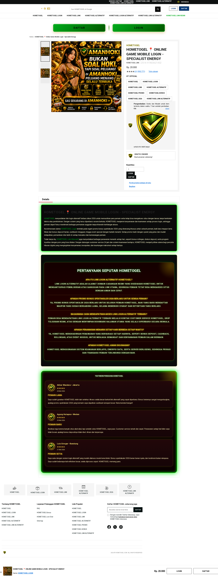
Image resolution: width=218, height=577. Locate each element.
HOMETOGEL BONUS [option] (157, 93)
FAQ (38, 508)
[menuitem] (38, 15)
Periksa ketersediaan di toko (140, 183)
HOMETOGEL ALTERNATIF (162, 1)
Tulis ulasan (153, 71)
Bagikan (132, 186)
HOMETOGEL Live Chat (45, 517)
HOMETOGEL (129, 1)
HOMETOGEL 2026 (106, 492)
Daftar (184, 8)
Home (31, 37)
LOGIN (138, 27)
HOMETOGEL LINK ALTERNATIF (122, 3)
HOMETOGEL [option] (133, 82)
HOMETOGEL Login (68, 229)
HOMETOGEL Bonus (44, 512)
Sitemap (40, 521)
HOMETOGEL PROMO (79, 525)
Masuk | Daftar (115, 1)
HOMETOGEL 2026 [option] (135, 99)
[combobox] (115, 9)
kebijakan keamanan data (128, 517)
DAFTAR (79, 27)
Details (45, 199)
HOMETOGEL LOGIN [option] (150, 82)
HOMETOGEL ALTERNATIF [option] (156, 87)
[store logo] (40, 8)
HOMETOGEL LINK (143, 1)
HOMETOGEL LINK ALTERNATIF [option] (158, 99)
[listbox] (150, 90)
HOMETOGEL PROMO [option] (136, 93)
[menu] (109, 15)
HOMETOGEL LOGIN (38, 492)
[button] (45, 51)
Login (173, 8)
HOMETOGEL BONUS (79, 529)
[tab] (46, 199)
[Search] (158, 9)
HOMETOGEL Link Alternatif (68, 239)
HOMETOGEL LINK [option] (135, 87)
